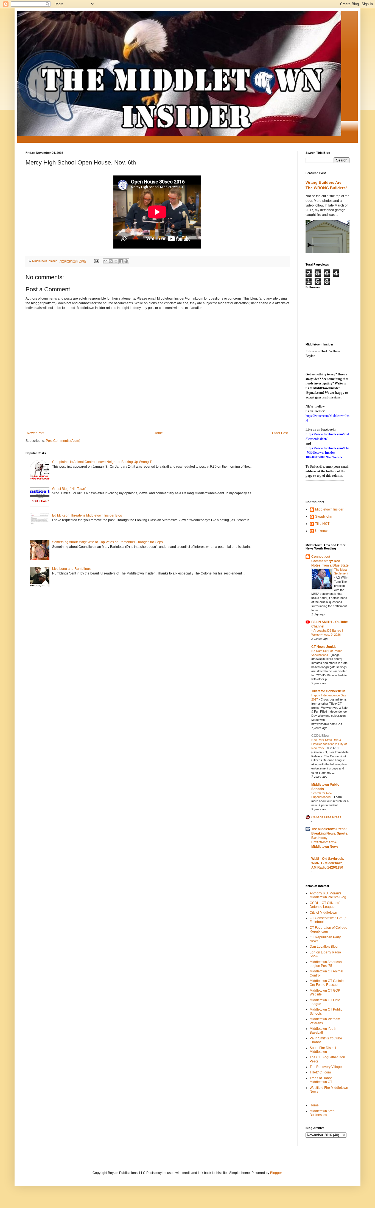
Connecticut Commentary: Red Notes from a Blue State (330, 561)
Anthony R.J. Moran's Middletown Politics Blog (328, 895)
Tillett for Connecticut (328, 691)
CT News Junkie (324, 647)
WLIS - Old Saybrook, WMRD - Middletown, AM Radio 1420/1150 (327, 863)
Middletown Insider (329, 509)
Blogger (276, 1173)
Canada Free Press (326, 817)
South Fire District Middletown (323, 1050)
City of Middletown (323, 912)
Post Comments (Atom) (63, 441)
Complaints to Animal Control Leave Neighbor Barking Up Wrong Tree (104, 462)
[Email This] (105, 261)
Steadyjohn (323, 516)
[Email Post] (96, 261)
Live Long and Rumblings (71, 569)
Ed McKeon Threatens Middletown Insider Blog (87, 515)
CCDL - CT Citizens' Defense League (325, 905)
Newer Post (35, 433)
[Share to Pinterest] (126, 261)
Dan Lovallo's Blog (324, 946)
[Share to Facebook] (121, 261)
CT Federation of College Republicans (328, 929)
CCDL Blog (320, 736)
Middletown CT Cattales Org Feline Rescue (327, 983)
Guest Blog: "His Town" (69, 489)
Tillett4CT (322, 524)
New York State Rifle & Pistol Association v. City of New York (329, 744)
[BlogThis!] (110, 261)
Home (158, 433)
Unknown (322, 531)
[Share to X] (116, 261)
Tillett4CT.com (320, 1072)
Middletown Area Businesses (322, 1113)
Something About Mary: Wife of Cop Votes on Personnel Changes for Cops (107, 542)
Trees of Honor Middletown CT (321, 1080)
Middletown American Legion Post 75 (326, 964)
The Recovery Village (326, 1067)
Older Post (280, 433)
